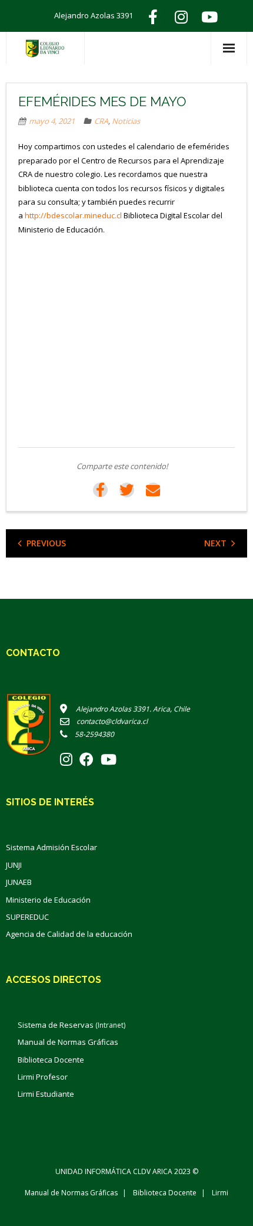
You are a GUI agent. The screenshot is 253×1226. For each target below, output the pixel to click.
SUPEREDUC (27, 917)
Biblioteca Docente (51, 1059)
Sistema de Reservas (71, 1025)
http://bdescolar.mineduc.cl (73, 215)
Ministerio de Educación (48, 899)
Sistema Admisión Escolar (51, 847)
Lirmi (220, 1193)
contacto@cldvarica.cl (108, 721)
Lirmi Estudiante (46, 1094)
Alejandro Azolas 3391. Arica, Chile (128, 709)
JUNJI (14, 865)
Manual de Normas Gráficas (68, 1042)
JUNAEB (19, 882)
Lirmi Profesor (43, 1076)
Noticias (126, 121)
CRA (101, 121)
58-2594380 (91, 734)
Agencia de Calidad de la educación (69, 934)
